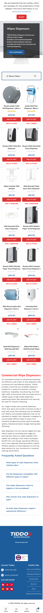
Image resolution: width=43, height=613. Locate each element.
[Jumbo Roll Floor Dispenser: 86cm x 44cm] (31, 94)
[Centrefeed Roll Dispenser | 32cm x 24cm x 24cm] (31, 295)
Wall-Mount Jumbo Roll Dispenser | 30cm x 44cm (12, 309)
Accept (21, 17)
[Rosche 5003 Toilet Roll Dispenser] (11, 134)
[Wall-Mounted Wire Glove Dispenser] (11, 215)
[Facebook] (3, 585)
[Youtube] (11, 589)
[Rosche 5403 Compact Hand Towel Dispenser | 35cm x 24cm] (31, 255)
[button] (11, 119)
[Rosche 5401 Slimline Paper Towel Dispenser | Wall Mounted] (31, 215)
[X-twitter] (7, 585)
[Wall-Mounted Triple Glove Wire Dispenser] (31, 175)
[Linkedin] (7, 589)
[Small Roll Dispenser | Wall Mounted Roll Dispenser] (11, 335)
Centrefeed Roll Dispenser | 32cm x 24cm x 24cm (31, 309)
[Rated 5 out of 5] (11, 111)
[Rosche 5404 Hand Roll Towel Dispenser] (31, 134)
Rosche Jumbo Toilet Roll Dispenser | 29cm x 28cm (12, 108)
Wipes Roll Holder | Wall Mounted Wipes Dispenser (31, 349)
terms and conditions (21, 12)
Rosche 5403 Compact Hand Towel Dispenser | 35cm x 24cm (31, 268)
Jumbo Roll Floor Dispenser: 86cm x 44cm (31, 108)
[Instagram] (11, 585)
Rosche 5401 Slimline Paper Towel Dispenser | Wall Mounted (31, 228)
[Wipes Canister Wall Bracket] (11, 175)
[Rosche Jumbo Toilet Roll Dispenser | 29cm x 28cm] (11, 94)
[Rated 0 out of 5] (11, 151)
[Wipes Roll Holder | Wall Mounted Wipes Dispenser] (31, 335)
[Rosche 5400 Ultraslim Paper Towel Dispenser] (11, 255)
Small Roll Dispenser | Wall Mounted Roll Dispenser (11, 349)
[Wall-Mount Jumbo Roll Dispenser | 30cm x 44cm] (11, 295)
